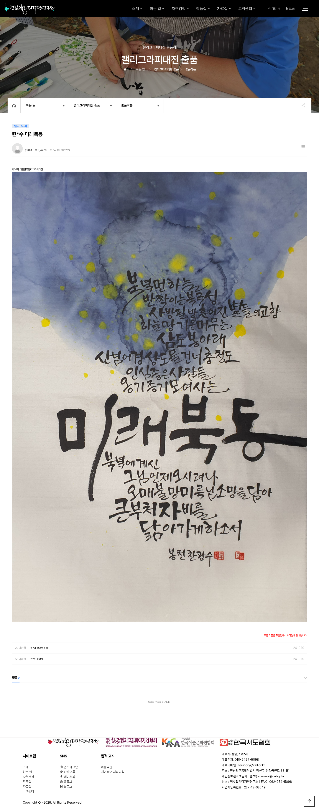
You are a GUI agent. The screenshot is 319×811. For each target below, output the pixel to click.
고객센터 (245, 8)
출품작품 (127, 105)
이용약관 (106, 767)
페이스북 (69, 777)
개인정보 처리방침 (112, 772)
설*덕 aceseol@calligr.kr (267, 776)
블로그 (67, 787)
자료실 (222, 8)
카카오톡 (69, 772)
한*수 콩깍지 (36, 659)
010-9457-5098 (247, 760)
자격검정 (179, 8)
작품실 (201, 8)
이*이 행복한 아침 (39, 648)
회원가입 (275, 8)
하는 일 (155, 8)
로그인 (291, 8)
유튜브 (67, 782)
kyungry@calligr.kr (251, 765)
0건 (30, 150)
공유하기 (301, 105)
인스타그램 (70, 767)
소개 (135, 8)
